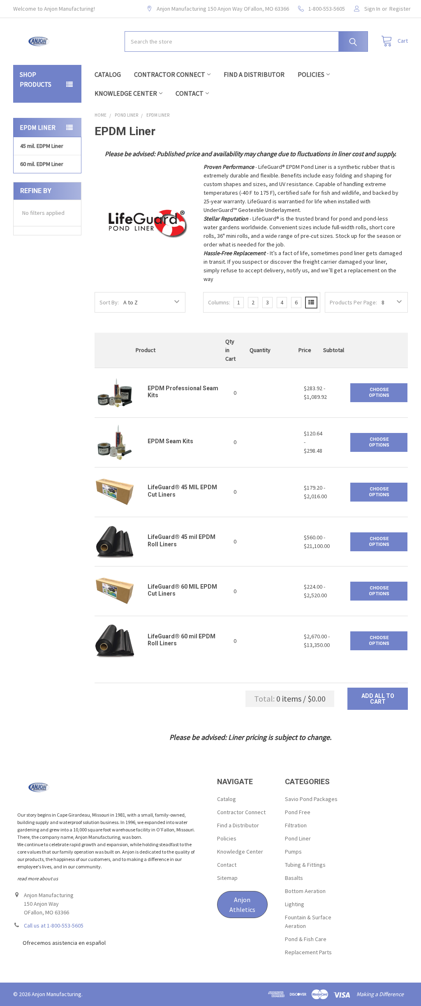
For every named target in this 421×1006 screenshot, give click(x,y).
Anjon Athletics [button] (242, 905)
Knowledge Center (126, 93)
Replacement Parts (308, 952)
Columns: (219, 302)
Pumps (293, 851)
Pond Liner (298, 838)
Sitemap (227, 878)
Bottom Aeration (305, 891)
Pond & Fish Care (305, 939)
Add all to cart (377, 699)
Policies (311, 74)
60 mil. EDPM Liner (41, 164)
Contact (190, 93)
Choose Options (379, 392)
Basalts (294, 878)
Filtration (296, 825)
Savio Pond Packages (311, 799)
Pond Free (297, 812)
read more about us (37, 878)
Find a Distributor (254, 74)
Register (400, 8)
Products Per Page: (353, 302)
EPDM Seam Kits (170, 441)
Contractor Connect (169, 74)
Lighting (294, 904)
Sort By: (109, 302)
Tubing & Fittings (305, 864)
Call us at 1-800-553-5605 (53, 925)
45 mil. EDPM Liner (41, 146)
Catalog (108, 74)
